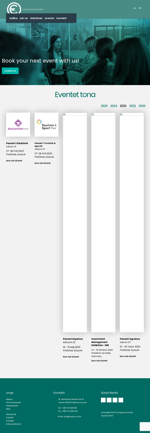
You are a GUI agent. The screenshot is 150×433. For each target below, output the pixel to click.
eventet (49, 18)
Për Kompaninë (13, 402)
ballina (14, 18)
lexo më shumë (14, 160)
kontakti (62, 18)
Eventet (9, 417)
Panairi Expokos (73, 339)
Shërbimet (11, 414)
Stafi (8, 409)
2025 (104, 106)
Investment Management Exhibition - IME (100, 342)
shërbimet (36, 18)
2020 (142, 106)
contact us (10, 70)
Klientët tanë (12, 405)
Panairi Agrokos (130, 339)
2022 (132, 106)
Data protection (13, 424)
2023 (123, 106)
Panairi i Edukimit (17, 143)
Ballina (9, 399)
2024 (113, 106)
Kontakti (10, 420)
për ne (24, 18)
